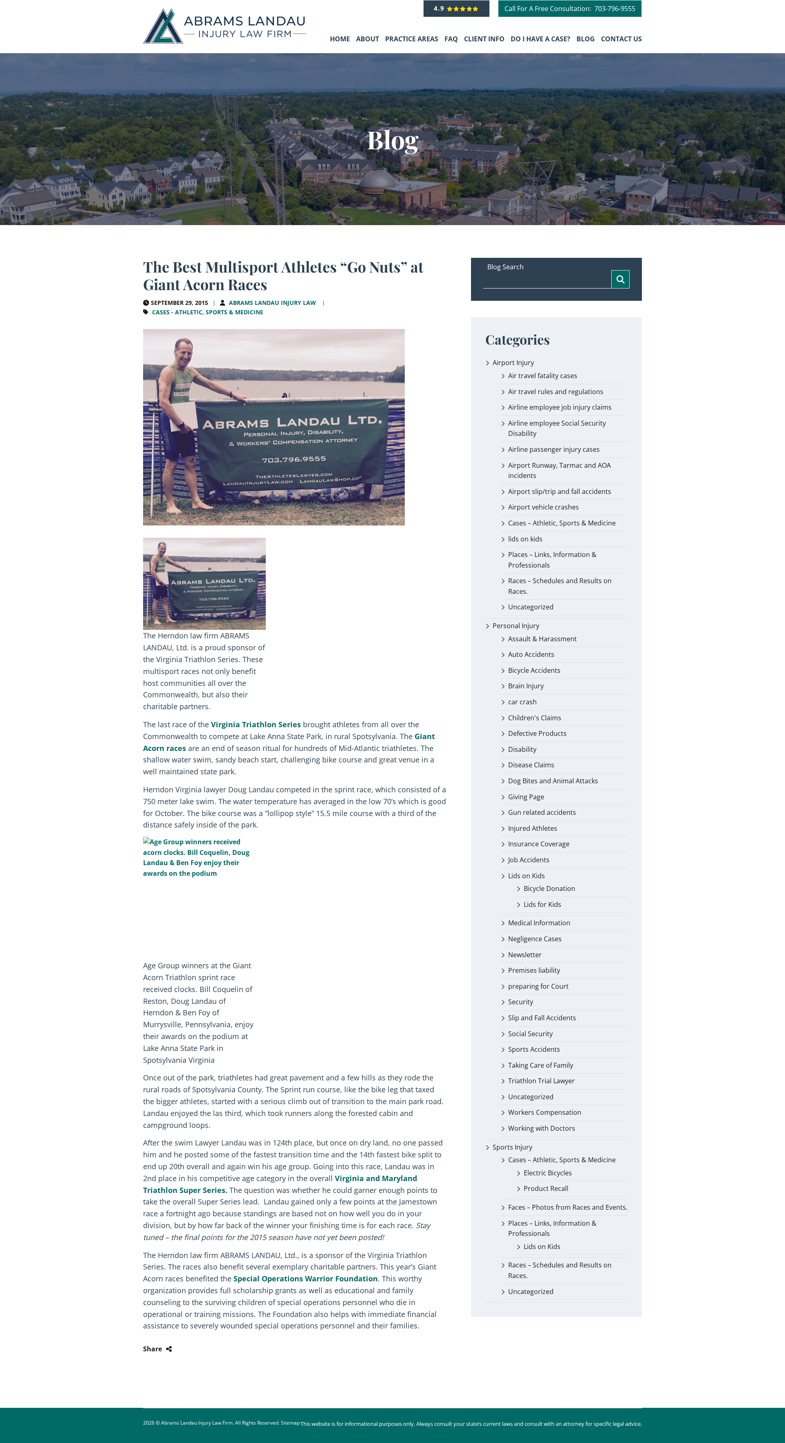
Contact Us (621, 39)
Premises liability (534, 970)
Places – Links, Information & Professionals (552, 560)
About (367, 39)
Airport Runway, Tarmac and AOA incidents (559, 470)
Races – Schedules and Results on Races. (560, 586)
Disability (522, 749)
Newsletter (525, 954)
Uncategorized (531, 606)
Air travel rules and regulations (555, 391)
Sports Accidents (534, 1049)
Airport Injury (513, 362)
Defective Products (537, 733)
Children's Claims (534, 717)
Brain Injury (526, 685)
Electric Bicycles (548, 1172)
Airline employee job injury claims (560, 407)
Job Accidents (529, 859)
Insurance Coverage (539, 843)
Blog (585, 39)
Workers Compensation (544, 1112)
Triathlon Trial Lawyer (541, 1080)
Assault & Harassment (542, 638)
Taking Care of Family (540, 1065)
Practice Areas (411, 39)
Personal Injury (516, 625)
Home (340, 39)
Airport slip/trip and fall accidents (559, 491)
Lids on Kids (526, 875)
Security (520, 1001)
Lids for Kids (542, 904)
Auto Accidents (531, 654)
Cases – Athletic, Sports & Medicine (562, 523)
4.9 (440, 8)
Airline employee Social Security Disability (557, 428)
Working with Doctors (541, 1128)
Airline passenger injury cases (554, 449)
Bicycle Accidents (534, 670)
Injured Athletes (532, 828)
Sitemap (290, 1422)
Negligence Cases (535, 938)
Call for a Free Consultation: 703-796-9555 (570, 8)
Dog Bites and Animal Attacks (553, 780)
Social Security (530, 1033)
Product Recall (546, 1188)
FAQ (451, 39)
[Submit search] (620, 279)
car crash (522, 701)
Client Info (484, 39)
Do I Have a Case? (540, 39)
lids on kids (525, 538)
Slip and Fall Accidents (542, 1017)
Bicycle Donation (549, 888)
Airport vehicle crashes (543, 507)
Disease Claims (531, 764)
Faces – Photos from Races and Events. (568, 1207)
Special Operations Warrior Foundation (305, 1278)
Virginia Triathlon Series (256, 724)
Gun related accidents (542, 812)
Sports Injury (512, 1147)
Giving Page (526, 796)
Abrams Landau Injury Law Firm (197, 1422)
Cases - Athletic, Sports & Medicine (207, 312)
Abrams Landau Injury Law (272, 303)
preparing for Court (538, 986)
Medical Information (539, 922)
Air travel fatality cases (542, 375)
